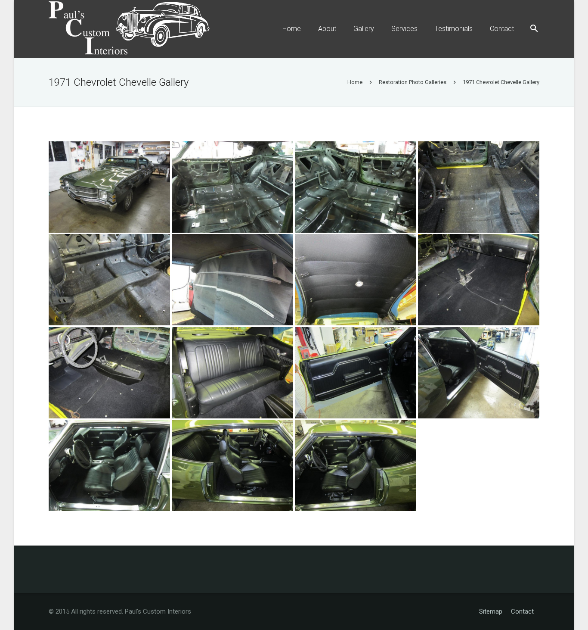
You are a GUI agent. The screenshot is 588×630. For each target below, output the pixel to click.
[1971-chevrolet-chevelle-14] (232, 465)
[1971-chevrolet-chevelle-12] (478, 372)
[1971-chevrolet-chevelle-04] (478, 187)
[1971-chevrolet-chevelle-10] (232, 372)
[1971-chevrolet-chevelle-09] (109, 372)
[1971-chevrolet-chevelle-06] (232, 279)
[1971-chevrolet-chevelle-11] (355, 372)
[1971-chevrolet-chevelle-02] (232, 187)
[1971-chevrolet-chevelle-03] (355, 187)
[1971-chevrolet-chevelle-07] (355, 279)
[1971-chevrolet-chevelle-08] (478, 279)
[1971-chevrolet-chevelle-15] (355, 465)
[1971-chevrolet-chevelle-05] (109, 279)
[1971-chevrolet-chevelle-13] (109, 465)
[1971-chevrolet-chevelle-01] (109, 187)
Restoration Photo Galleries (412, 82)
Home (354, 82)
